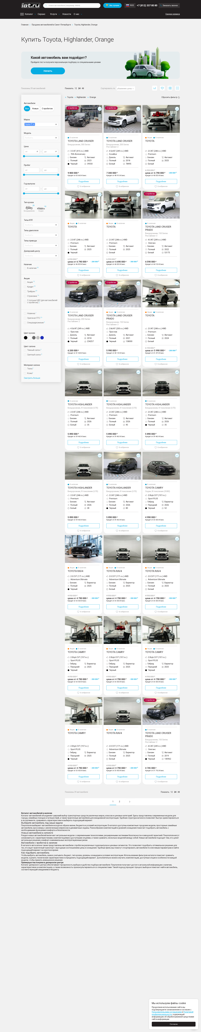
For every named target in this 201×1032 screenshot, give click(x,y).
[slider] (24, 156)
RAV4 (67, 536)
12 (76, 88)
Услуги (53, 14)
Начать (48, 71)
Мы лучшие (112, 5)
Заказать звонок (170, 5)
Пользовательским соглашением (167, 1012)
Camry (145, 453)
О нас (76, 14)
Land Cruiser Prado (150, 192)
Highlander (69, 369)
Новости (66, 14)
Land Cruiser (70, 106)
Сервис (41, 14)
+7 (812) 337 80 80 (147, 5)
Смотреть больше (32, 378)
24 (79, 88)
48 (83, 88)
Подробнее (84, 181)
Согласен (174, 1024)
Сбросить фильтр (169, 97)
